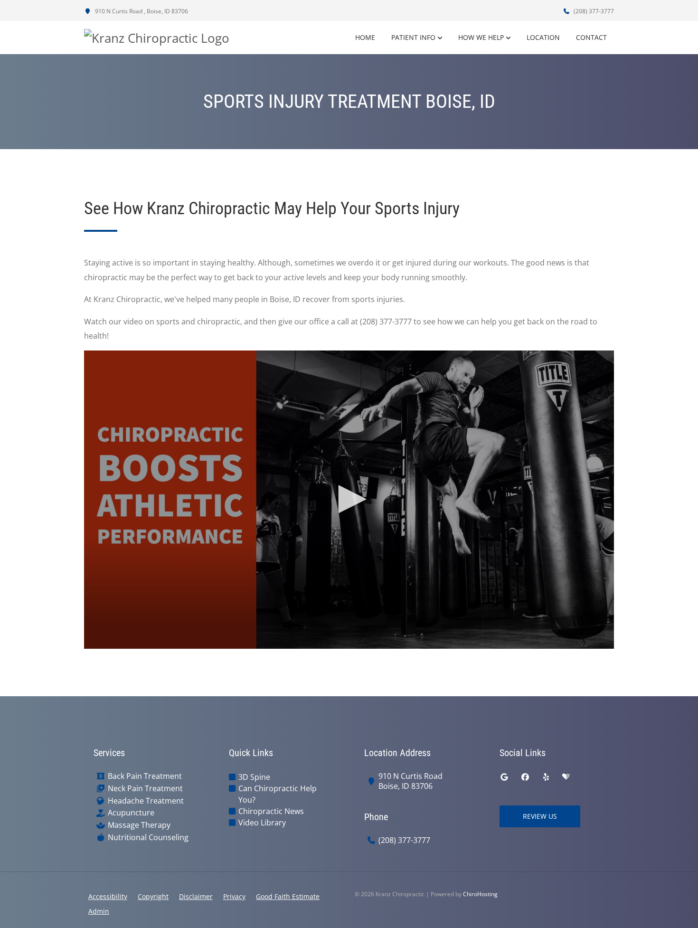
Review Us (540, 816)
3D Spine (254, 777)
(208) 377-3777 (593, 11)
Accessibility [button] (107, 896)
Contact (591, 37)
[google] (504, 777)
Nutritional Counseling (148, 838)
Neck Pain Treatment (145, 789)
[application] (349, 499)
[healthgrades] (566, 777)
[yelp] (546, 777)
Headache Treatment (146, 801)
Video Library (262, 822)
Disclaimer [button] (196, 896)
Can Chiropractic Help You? (277, 794)
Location (543, 37)
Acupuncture (131, 813)
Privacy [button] (234, 896)
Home (365, 37)
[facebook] (525, 777)
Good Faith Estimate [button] (288, 896)
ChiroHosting (480, 894)
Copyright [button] (153, 896)
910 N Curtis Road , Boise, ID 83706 (141, 11)
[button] (349, 499)
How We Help (481, 37)
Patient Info (413, 37)
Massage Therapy (139, 825)
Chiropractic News (271, 811)
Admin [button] (98, 911)
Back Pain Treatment (145, 776)
